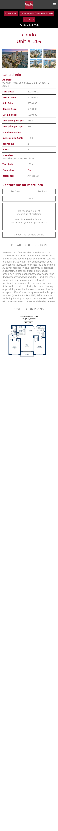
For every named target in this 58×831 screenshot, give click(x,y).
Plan (30, 170)
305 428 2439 (31, 24)
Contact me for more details (29, 234)
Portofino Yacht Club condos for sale (36, 13)
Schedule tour (11, 13)
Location (29, 198)
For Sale (15, 191)
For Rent (42, 191)
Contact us (29, 19)
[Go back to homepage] (29, 5)
